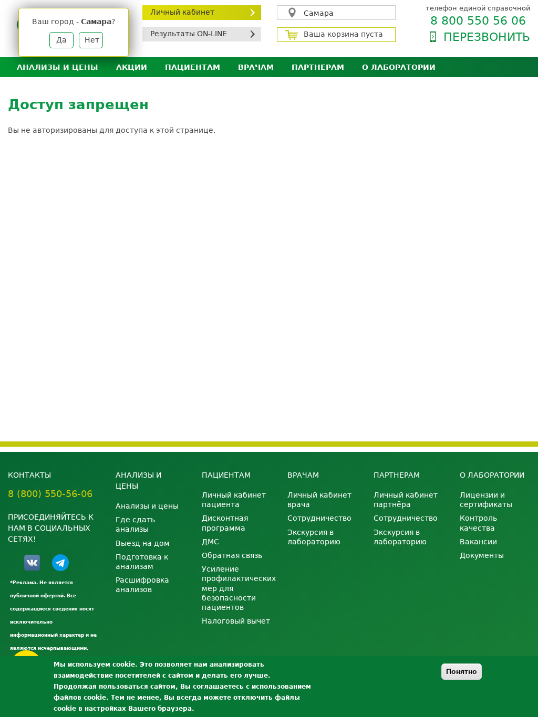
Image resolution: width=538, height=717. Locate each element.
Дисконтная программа (225, 523)
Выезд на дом (143, 543)
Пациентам (192, 67)
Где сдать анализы (135, 524)
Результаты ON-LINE (188, 33)
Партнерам (318, 67)
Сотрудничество (319, 518)
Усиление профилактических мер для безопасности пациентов (237, 588)
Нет (92, 40)
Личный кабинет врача (319, 500)
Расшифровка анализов (142, 585)
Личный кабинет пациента (234, 500)
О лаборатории (399, 67)
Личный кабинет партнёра (406, 500)
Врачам (256, 67)
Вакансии (478, 541)
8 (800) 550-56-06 (50, 493)
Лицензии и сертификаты (486, 500)
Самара (319, 13)
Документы (482, 555)
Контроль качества (478, 523)
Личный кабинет (182, 12)
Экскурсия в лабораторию (313, 537)
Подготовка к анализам (142, 562)
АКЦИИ (131, 67)
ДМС (210, 541)
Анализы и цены (57, 67)
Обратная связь (232, 555)
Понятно (461, 671)
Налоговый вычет (236, 621)
